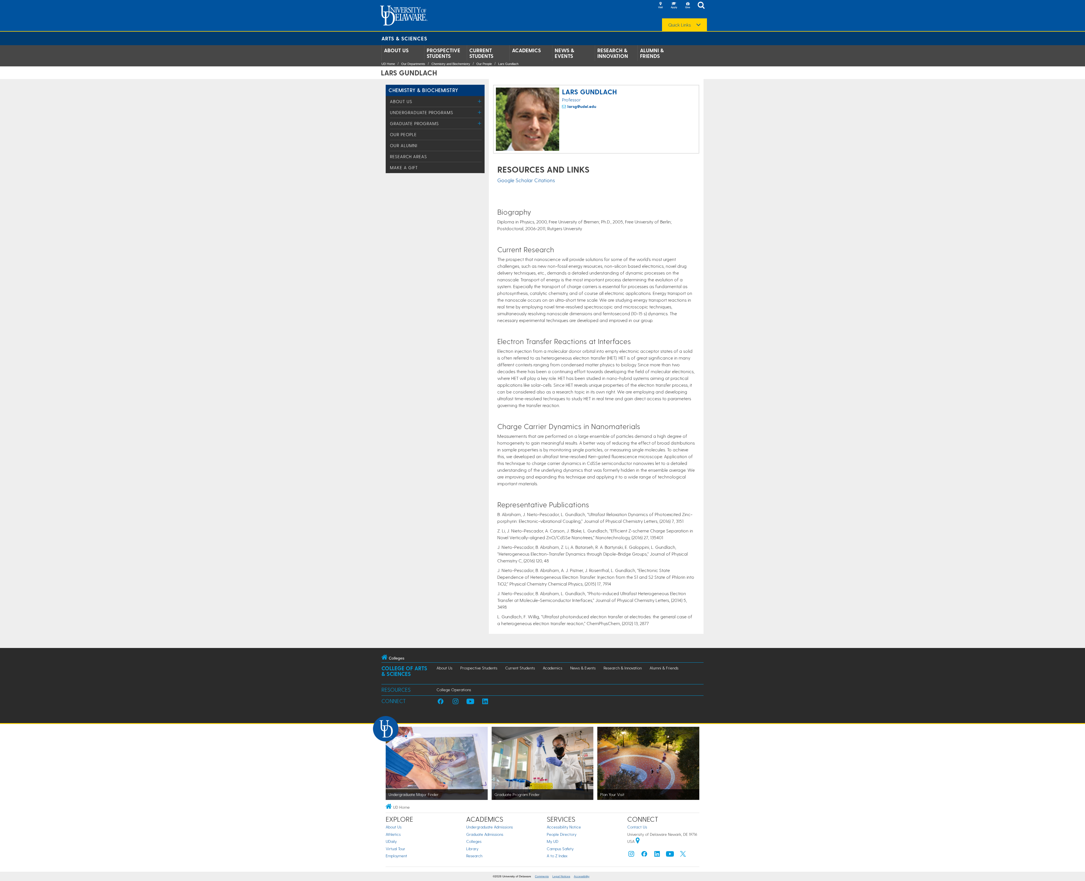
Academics (526, 50)
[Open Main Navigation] (703, 5)
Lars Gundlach (508, 64)
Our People (484, 64)
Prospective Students (443, 53)
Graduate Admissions (484, 834)
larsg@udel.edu (581, 106)
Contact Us (637, 827)
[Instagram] (631, 855)
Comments (542, 876)
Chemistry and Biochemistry (450, 64)
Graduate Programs (414, 123)
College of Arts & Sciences (404, 671)
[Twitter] (683, 855)
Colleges (473, 841)
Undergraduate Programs (421, 112)
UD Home (388, 64)
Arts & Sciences (404, 38)
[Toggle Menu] (480, 101)
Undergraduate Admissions (489, 827)
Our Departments (413, 64)
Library (472, 848)
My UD (552, 841)
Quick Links (679, 24)
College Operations (454, 689)
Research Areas (408, 156)
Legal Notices (561, 876)
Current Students (481, 53)
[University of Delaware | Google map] (638, 841)
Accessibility (581, 876)
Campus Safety (560, 848)
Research (474, 855)
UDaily (391, 841)
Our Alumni (403, 145)
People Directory (561, 834)
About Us (396, 50)
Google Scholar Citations (526, 180)
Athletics (393, 834)
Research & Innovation (612, 53)
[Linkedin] (657, 855)
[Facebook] (644, 855)
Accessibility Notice (564, 827)
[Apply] (674, 5)
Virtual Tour (395, 848)
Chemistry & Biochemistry (423, 90)
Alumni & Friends (652, 53)
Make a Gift (404, 167)
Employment (396, 855)
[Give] (687, 5)
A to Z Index (557, 855)
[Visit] (660, 5)
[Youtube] (670, 855)
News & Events (564, 53)
